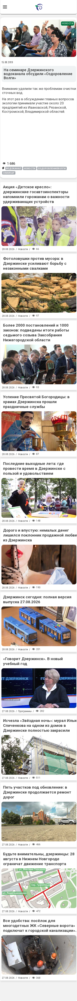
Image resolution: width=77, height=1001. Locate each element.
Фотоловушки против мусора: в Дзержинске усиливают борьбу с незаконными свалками (35, 263)
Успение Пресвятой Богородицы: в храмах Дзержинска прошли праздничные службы (36, 402)
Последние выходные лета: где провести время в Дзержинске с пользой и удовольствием (34, 468)
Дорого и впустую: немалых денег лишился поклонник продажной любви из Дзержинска (40, 535)
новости (30, 168)
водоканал (13, 168)
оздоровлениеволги (52, 168)
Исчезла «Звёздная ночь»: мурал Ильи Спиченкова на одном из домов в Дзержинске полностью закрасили (40, 725)
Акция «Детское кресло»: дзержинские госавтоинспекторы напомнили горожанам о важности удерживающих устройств (36, 194)
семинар (9, 173)
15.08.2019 (7, 62)
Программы (25, 711)
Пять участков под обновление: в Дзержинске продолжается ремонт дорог (37, 792)
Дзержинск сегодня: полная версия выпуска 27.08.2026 (37, 599)
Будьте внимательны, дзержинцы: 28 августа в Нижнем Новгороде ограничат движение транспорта (39, 859)
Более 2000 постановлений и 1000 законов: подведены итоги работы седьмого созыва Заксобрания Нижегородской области (36, 332)
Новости (68, 23)
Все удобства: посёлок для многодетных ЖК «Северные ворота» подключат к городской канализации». (39, 925)
